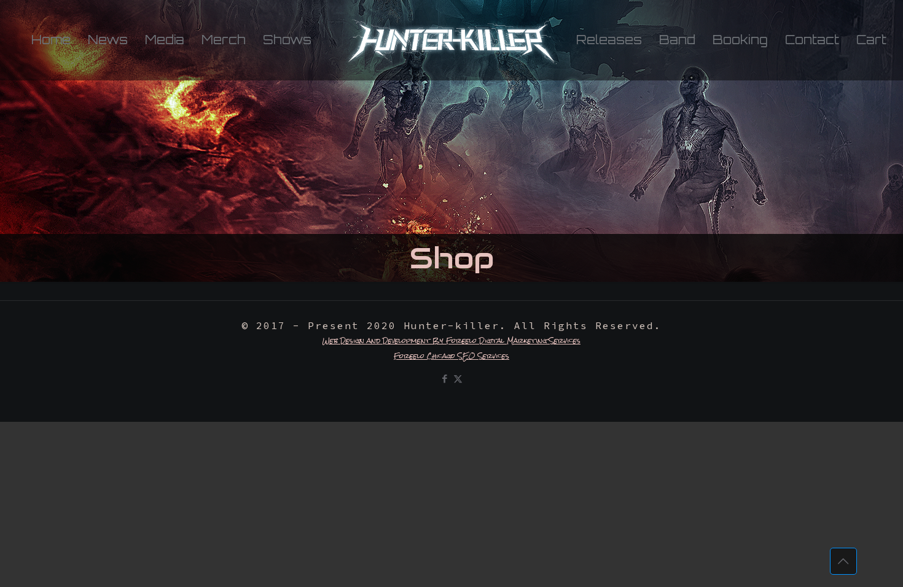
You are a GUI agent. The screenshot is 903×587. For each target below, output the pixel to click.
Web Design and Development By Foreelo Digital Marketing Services (451, 340)
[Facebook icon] (445, 378)
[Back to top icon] (843, 561)
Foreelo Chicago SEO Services (451, 356)
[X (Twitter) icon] (458, 378)
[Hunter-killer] (451, 40)
